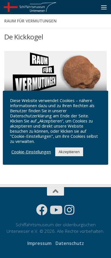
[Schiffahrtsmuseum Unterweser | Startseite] (39, 7)
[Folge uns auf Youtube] (55, 209)
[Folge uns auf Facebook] (42, 209)
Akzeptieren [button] (69, 151)
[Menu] (104, 7)
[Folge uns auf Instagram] (69, 209)
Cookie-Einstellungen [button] (31, 151)
